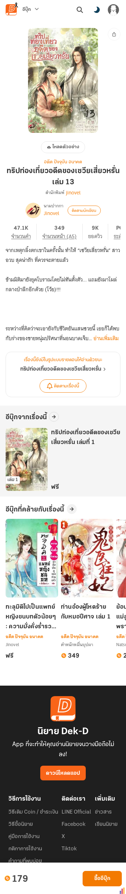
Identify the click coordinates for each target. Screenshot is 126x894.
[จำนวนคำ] (24, 232)
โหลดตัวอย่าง (65, 147)
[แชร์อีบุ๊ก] (114, 34)
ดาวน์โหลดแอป (63, 773)
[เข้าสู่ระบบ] (113, 10)
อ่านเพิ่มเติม (106, 338)
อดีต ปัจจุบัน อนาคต (63, 162)
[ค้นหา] (80, 10)
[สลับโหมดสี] (97, 10)
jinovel (73, 192)
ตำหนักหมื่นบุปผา (77, 645)
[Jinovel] (33, 210)
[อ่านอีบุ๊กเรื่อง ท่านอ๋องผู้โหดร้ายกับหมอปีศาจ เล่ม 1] (87, 558)
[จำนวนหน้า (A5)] (62, 232)
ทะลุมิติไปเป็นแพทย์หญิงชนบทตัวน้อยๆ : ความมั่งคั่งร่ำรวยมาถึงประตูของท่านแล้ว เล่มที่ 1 (31, 617)
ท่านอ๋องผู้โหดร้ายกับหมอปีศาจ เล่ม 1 (86, 612)
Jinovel (51, 213)
